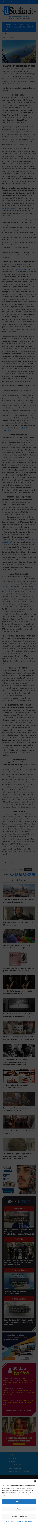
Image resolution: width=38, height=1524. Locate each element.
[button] (35, 1481)
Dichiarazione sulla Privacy (24, 1521)
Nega (19, 1509)
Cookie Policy (10, 1521)
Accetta (19, 1502)
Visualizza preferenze (19, 1516)
